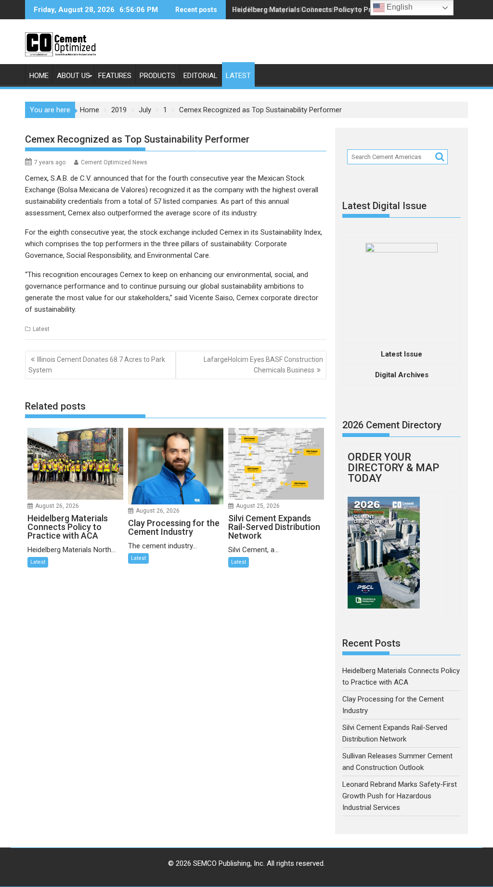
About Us (73, 75)
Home (39, 75)
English (399, 7)
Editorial (200, 75)
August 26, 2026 (57, 506)
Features (114, 75)
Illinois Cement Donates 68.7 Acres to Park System (96, 365)
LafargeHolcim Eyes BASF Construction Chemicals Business (263, 365)
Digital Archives (401, 375)
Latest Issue (401, 354)
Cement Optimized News (114, 162)
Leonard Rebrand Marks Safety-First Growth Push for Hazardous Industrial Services (399, 796)
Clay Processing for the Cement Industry (297, 9)
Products (157, 75)
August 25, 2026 (258, 506)
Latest (238, 75)
